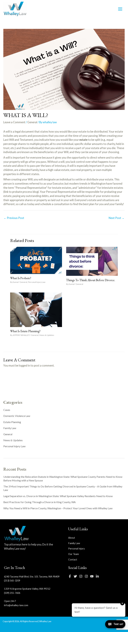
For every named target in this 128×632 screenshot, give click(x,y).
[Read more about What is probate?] (36, 259)
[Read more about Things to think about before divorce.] (92, 260)
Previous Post (14, 217)
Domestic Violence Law (16, 415)
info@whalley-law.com (16, 605)
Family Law (9, 428)
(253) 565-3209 (12, 580)
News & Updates (46, 335)
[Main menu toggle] (120, 9)
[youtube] (92, 576)
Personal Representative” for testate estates (43, 187)
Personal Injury (76, 548)
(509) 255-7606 (12, 592)
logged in (24, 365)
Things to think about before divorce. (90, 280)
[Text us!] (115, 625)
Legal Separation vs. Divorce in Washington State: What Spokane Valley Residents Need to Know (58, 496)
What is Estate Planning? (25, 331)
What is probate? (20, 278)
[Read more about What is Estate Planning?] (36, 309)
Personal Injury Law (36, 282)
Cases (6, 409)
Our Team (73, 554)
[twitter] (76, 576)
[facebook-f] (70, 576)
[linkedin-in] (98, 576)
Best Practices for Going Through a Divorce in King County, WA (39, 502)
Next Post (116, 217)
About (71, 537)
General (32, 122)
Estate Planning (12, 422)
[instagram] (81, 576)
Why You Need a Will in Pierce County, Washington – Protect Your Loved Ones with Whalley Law (57, 508)
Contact (72, 559)
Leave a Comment (14, 122)
